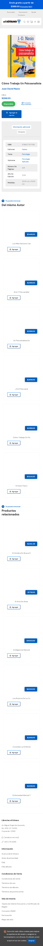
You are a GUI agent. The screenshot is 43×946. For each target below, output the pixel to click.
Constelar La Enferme (22, 747)
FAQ (3, 862)
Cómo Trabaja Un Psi (21, 437)
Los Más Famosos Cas (21, 243)
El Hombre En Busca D (21, 553)
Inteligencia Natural (21, 650)
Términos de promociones (12, 892)
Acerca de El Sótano (10, 854)
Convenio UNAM (8, 911)
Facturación (23, 12)
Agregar (14, 249)
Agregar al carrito (13, 114)
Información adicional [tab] (21, 127)
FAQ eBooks (7, 867)
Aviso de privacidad (10, 858)
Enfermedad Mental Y (22, 795)
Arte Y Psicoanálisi (21, 292)
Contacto (21, 15)
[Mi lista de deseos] (28, 22)
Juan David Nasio (11, 88)
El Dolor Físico (21, 486)
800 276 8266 (10, 842)
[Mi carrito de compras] (31, 22)
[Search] (24, 22)
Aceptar (32, 941)
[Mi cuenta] (35, 22)
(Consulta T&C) (26, 7)
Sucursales (11, 12)
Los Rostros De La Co (21, 698)
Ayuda (33, 12)
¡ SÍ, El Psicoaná (21, 389)
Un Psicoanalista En (21, 340)
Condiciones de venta (11, 879)
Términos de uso (8, 883)
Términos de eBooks (10, 887)
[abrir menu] (38, 22)
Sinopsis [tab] (21, 132)
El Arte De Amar (21, 601)
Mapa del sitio (7, 919)
